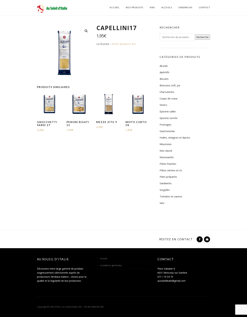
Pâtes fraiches (168, 163)
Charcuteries (167, 92)
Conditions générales (111, 265)
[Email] (206, 239)
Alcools (166, 7)
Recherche (202, 37)
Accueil (114, 7)
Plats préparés (168, 176)
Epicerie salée (168, 111)
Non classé (166, 150)
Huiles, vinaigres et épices (175, 137)
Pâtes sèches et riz (124, 44)
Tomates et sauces (171, 196)
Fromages (165, 124)
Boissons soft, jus (170, 85)
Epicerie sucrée (168, 118)
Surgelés (165, 189)
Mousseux (166, 144)
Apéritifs (164, 72)
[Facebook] (199, 239)
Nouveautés (167, 157)
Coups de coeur (169, 98)
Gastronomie (167, 131)
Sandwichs (185, 7)
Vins (152, 7)
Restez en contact (176, 239)
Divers (163, 105)
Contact (204, 7)
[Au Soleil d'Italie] (52, 8)
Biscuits (164, 78)
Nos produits (134, 7)
